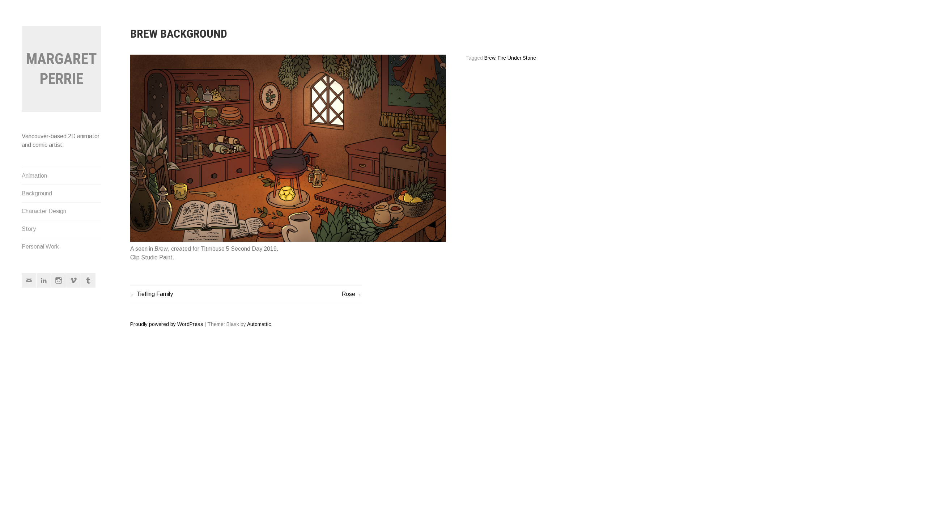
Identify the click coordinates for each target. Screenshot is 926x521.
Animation (34, 176)
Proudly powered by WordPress (166, 324)
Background (37, 193)
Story (29, 229)
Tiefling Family (155, 294)
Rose (348, 294)
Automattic (259, 324)
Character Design (44, 211)
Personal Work (40, 246)
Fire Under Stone (517, 58)
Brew (489, 58)
